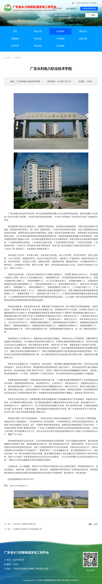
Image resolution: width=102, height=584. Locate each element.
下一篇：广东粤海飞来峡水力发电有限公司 (23, 529)
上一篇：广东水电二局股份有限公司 (20, 524)
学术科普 (15, 46)
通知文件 (83, 31)
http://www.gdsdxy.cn (18, 485)
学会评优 (38, 46)
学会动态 (38, 39)
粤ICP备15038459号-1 (70, 580)
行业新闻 (60, 39)
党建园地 (15, 39)
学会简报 (60, 46)
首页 (15, 31)
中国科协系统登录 (89, 9)
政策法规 (83, 39)
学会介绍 (38, 31)
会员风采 (60, 31)
